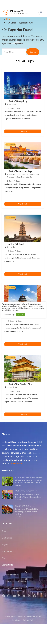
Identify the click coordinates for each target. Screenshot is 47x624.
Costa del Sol (34, 174)
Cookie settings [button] (9, 315)
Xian (14, 247)
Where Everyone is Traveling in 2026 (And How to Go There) (29, 481)
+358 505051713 (15, 574)
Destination (7, 537)
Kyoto (15, 387)
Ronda (23, 177)
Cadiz (18, 174)
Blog (4, 558)
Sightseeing (30, 506)
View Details (22, 131)
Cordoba (24, 174)
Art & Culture (28, 477)
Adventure (19, 477)
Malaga (18, 177)
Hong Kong (11, 104)
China (9, 247)
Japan (9, 387)
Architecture (20, 505)
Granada (10, 177)
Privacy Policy (29, 620)
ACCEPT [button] (21, 315)
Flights (5, 544)
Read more (16, 463)
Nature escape (38, 477)
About (4, 531)
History (23, 506)
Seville (29, 177)
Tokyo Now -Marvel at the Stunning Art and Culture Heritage (26, 511)
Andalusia (11, 174)
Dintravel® (16, 11)
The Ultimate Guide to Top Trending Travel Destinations (28, 495)
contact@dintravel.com (17, 581)
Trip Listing (7, 551)
